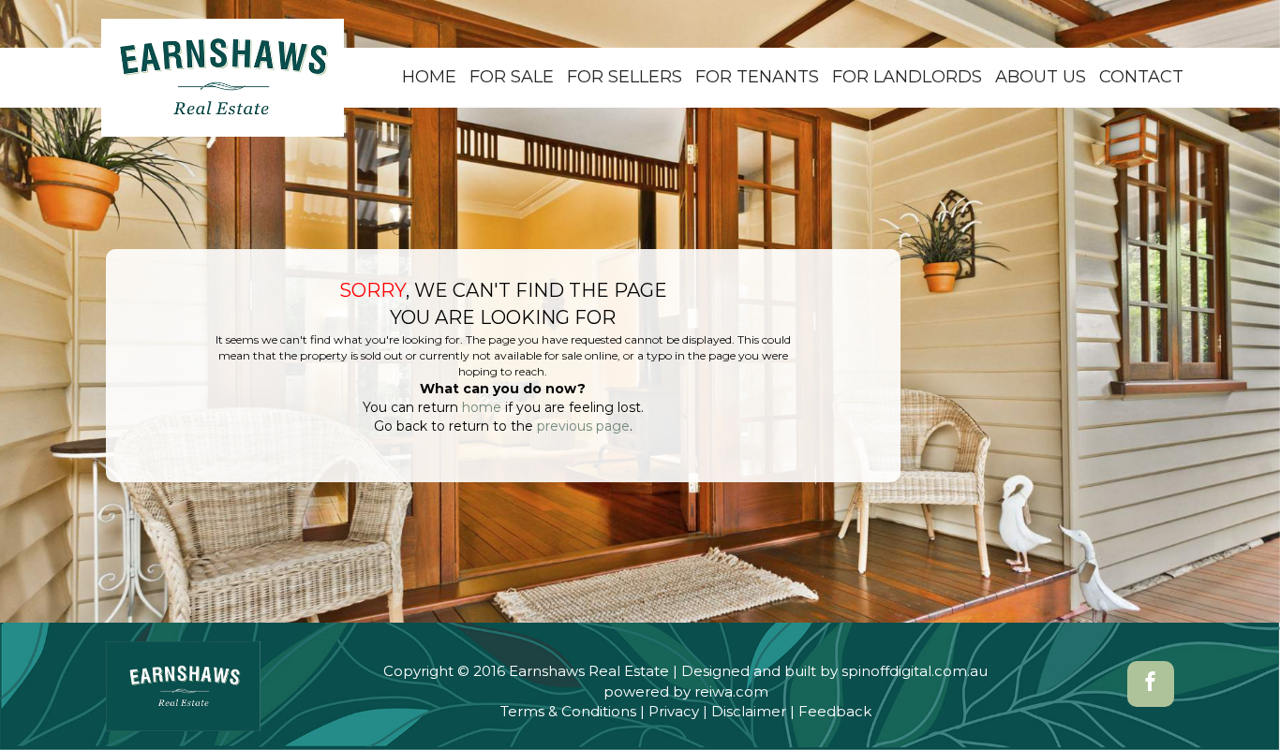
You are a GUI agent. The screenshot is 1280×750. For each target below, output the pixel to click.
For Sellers (624, 76)
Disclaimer (748, 711)
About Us (1040, 76)
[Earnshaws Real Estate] (222, 76)
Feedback (834, 711)
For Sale (511, 76)
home (481, 407)
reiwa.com (731, 691)
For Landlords (907, 76)
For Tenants (757, 76)
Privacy (673, 711)
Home (429, 76)
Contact (1141, 76)
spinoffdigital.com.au (914, 671)
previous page (583, 426)
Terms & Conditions (568, 711)
